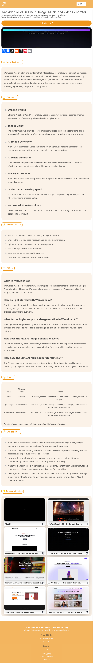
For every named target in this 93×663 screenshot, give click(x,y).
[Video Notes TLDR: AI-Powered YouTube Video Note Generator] (24, 539)
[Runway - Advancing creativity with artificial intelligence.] (24, 568)
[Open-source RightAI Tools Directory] (4, 3)
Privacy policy (46, 654)
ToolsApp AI (46, 641)
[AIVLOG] (24, 509)
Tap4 (46, 649)
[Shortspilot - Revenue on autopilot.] (24, 598)
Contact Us (46, 660)
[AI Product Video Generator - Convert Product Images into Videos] (68, 568)
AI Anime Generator (46, 638)
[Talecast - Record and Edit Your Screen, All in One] (68, 598)
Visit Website (45, 23)
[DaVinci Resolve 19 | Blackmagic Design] (68, 509)
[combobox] (81, 4)
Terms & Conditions (46, 657)
